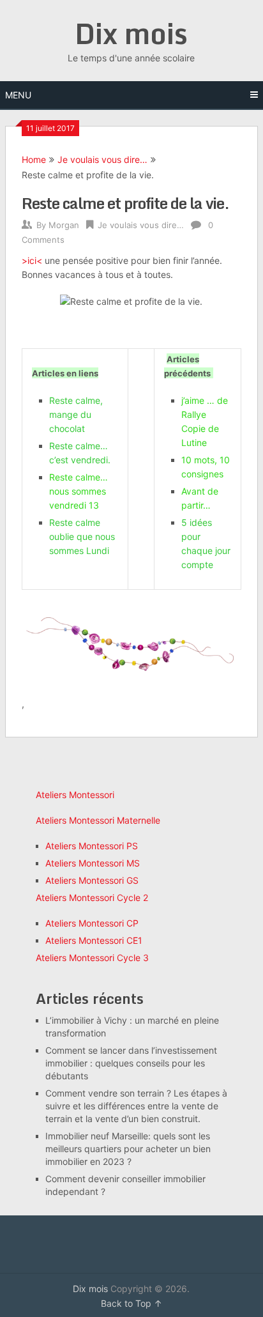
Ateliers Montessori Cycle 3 (92, 957)
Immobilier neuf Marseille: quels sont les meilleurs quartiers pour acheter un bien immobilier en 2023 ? (128, 1148)
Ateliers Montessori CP (92, 923)
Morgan (64, 225)
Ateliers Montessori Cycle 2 (92, 897)
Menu (18, 94)
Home (34, 159)
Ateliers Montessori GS (92, 880)
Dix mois (131, 33)
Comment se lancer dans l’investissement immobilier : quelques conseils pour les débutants (131, 1063)
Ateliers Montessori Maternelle (98, 820)
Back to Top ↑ (131, 1303)
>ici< (32, 260)
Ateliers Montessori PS (91, 845)
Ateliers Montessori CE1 (93, 940)
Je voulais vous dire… (102, 159)
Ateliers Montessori (75, 794)
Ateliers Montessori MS (92, 863)
